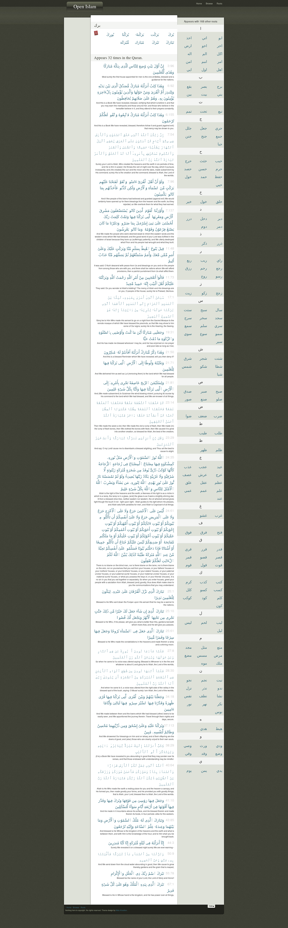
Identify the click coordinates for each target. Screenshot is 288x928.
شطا (218, 366)
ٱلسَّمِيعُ (167, 315)
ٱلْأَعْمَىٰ (143, 510)
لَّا (105, 469)
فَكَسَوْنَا (120, 408)
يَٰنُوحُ (154, 248)
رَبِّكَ (107, 216)
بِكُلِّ (129, 388)
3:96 (171, 65)
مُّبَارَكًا (118, 437)
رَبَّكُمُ (154, 134)
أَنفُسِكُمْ (122, 516)
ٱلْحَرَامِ (153, 303)
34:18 (170, 696)
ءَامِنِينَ (169, 709)
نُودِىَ (138, 650)
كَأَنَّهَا (170, 469)
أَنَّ (156, 181)
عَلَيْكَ (110, 248)
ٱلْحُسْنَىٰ (168, 222)
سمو (218, 333)
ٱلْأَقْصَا (118, 303)
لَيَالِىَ (116, 702)
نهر (204, 703)
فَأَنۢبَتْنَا (104, 853)
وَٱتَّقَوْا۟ (123, 181)
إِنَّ (162, 65)
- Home (68, 907)
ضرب (218, 415)
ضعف (202, 415)
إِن (145, 610)
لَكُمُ (109, 554)
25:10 (170, 610)
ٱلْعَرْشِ (121, 140)
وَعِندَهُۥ (159, 826)
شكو (203, 366)
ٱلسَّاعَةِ (141, 826)
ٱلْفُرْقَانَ (134, 591)
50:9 (171, 853)
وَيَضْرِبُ (109, 482)
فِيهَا (133, 216)
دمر (219, 226)
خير (189, 201)
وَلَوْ (161, 181)
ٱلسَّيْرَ (142, 702)
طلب (218, 432)
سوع (203, 333)
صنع (204, 398)
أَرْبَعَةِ (148, 806)
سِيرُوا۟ (132, 702)
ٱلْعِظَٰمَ (107, 408)
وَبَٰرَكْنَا (159, 725)
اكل (219, 53)
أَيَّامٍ (156, 140)
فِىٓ (155, 806)
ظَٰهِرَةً (169, 702)
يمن (204, 770)
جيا (220, 143)
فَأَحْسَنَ (128, 771)
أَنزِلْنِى (144, 437)
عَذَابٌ (102, 254)
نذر (204, 687)
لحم (204, 622)
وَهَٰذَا (160, 85)
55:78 (170, 873)
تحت (203, 111)
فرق (203, 532)
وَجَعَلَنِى (158, 332)
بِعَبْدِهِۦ (129, 297)
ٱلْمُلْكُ (135, 884)
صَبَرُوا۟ (125, 222)
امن (189, 61)
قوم (189, 564)
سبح (203, 309)
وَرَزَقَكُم (104, 771)
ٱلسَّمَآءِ (153, 187)
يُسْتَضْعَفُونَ (118, 210)
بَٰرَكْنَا (125, 34)
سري (218, 325)
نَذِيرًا (158, 597)
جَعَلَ (131, 610)
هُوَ (108, 309)
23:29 (170, 437)
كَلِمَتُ (114, 216)
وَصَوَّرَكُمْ (141, 771)
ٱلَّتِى (148, 216)
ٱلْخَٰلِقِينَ (156, 421)
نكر (219, 703)
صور (188, 398)
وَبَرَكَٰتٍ (121, 248)
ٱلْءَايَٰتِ (168, 560)
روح (204, 275)
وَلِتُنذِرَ (169, 91)
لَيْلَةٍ (142, 842)
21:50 (170, 351)
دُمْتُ (152, 338)
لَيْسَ (140, 541)
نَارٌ (99, 476)
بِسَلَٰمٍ (136, 248)
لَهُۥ (118, 352)
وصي (188, 745)
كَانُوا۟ (170, 194)
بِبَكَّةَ (117, 65)
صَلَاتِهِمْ (137, 98)
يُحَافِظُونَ (124, 98)
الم (204, 53)
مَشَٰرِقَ (104, 210)
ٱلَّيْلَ (101, 140)
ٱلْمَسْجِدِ (167, 303)
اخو (204, 45)
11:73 (170, 277)
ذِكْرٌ (153, 352)
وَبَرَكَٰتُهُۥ (103, 277)
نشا (219, 695)
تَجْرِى (124, 382)
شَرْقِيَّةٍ (169, 476)
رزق (188, 267)
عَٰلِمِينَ (112, 388)
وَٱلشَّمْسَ (128, 146)
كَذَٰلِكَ (132, 554)
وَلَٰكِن (131, 187)
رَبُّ (150, 159)
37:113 (169, 725)
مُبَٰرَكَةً (150, 554)
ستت (188, 309)
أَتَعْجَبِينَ (150, 277)
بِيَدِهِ (143, 884)
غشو (203, 515)
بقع (189, 86)
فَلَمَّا (159, 650)
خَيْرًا (119, 610)
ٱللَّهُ (144, 134)
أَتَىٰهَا (149, 670)
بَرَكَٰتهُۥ (139, 34)
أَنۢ (131, 650)
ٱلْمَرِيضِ (155, 516)
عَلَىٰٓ (132, 516)
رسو (219, 275)
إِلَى (143, 303)
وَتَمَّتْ (124, 216)
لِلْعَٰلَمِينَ (168, 369)
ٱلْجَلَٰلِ (130, 873)
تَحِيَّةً (101, 548)
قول (204, 564)
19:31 (170, 332)
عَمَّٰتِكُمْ (169, 535)
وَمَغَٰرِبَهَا (158, 216)
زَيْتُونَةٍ (111, 469)
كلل (189, 589)
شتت (218, 358)
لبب (219, 622)
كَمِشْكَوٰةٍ (167, 463)
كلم (219, 597)
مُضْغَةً (169, 408)
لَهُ (122, 153)
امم (204, 61)
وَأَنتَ (107, 437)
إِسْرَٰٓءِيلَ (142, 222)
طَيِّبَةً (140, 554)
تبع (220, 111)
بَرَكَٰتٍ (170, 187)
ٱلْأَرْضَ (124, 765)
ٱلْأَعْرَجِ (110, 510)
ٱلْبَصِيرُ (153, 315)
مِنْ (141, 277)
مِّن (112, 610)
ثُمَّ (149, 140)
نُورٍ (158, 482)
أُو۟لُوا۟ (153, 751)
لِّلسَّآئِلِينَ (121, 806)
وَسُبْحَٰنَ (149, 656)
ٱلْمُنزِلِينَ (165, 443)
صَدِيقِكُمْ (151, 541)
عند (219, 498)
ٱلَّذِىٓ (150, 297)
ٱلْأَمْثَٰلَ (169, 488)
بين (189, 94)
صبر (204, 391)
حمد (203, 176)
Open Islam (85, 6)
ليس (188, 622)
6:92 (171, 85)
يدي (219, 770)
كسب (218, 589)
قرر (204, 548)
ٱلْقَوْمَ (149, 210)
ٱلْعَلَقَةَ (102, 402)
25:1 (171, 591)
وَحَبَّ (156, 859)
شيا (219, 374)
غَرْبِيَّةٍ (154, 476)
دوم (204, 226)
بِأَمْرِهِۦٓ (139, 153)
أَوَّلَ (156, 65)
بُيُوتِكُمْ (169, 523)
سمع (188, 325)
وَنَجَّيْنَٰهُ (159, 362)
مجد (188, 647)
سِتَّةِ (165, 140)
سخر (203, 317)
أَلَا (128, 153)
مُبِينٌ (147, 731)
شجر (203, 358)
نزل (189, 687)
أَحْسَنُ (169, 421)
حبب (218, 160)
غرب (218, 515)
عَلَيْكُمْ (169, 283)
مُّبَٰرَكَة (124, 42)
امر (219, 61)
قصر (218, 556)
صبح (219, 391)
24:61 (170, 510)
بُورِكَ (110, 34)
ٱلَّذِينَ (140, 210)
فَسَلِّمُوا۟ (131, 548)
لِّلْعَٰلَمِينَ (158, 72)
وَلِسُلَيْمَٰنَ (157, 382)
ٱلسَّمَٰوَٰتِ (115, 134)
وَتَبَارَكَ (159, 820)
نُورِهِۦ (111, 457)
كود (204, 597)
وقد (204, 753)
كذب (203, 581)
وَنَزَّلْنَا (157, 853)
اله (190, 53)
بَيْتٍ (150, 65)
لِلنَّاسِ (133, 65)
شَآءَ (139, 610)
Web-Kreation (121, 910)
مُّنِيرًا (151, 637)
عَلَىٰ (146, 98)
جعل (203, 127)
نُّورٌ (171, 482)
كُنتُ (128, 332)
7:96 (171, 181)
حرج (188, 160)
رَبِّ (131, 656)
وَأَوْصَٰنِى (118, 332)
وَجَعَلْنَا (159, 696)
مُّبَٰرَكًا (117, 853)
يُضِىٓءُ (129, 476)
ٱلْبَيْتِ (153, 283)
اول (204, 69)
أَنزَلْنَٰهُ (144, 85)
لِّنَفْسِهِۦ (157, 731)
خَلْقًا (140, 414)
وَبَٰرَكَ (118, 800)
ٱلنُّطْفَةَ (140, 402)
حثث (203, 160)
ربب (203, 260)
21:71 (170, 362)
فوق (188, 532)
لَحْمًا (169, 414)
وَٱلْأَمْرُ (100, 153)
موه (204, 663)
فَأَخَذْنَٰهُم (111, 187)
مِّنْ (171, 554)
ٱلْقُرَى (132, 696)
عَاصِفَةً (134, 382)
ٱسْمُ (152, 873)
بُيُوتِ (156, 523)
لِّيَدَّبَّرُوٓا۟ (116, 745)
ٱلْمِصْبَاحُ (135, 463)
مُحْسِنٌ (102, 725)
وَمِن (123, 725)
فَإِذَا (158, 548)
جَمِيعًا (100, 541)
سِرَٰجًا (170, 637)
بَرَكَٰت (155, 34)
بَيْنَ (107, 85)
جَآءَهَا (149, 650)
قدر (219, 548)
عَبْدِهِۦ (116, 591)
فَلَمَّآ (159, 670)
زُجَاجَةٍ (117, 463)
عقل (203, 482)
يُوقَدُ (145, 469)
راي (219, 260)
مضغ (188, 655)
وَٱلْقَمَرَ (114, 146)
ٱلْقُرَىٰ (155, 91)
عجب (203, 466)
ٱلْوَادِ (114, 670)
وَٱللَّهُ (148, 488)
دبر (220, 218)
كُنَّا (122, 842)
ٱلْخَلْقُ (113, 153)
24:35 (170, 457)
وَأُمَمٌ (148, 254)
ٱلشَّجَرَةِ (126, 676)
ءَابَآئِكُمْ (146, 523)
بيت (204, 94)
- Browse (75, 907)
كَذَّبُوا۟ (122, 187)
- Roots (82, 907)
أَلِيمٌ (171, 260)
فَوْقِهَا (126, 800)
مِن (139, 469)
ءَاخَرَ (131, 414)
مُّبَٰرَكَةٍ (120, 469)
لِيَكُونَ (106, 591)
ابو (220, 37)
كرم (189, 581)
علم (219, 490)
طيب (203, 432)
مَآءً (127, 853)
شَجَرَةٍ (131, 469)
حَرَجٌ (132, 510)
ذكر (204, 243)
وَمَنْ (146, 91)
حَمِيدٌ (138, 283)
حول (188, 176)
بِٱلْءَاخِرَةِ (104, 91)
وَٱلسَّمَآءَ (166, 771)
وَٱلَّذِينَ (128, 91)
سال (219, 309)
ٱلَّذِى (114, 85)
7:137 (170, 210)
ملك (219, 663)
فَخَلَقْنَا (116, 402)
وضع (218, 753)
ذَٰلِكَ (106, 610)
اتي (204, 37)
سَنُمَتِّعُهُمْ (136, 254)
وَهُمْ (154, 98)
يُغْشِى (110, 140)
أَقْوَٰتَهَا (163, 806)
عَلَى (131, 140)
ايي (189, 69)
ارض (188, 45)
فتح (219, 532)
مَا (107, 222)
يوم (189, 770)
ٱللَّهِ (129, 277)
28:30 (170, 670)
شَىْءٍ (121, 388)
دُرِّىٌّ (153, 469)
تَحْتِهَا (155, 617)
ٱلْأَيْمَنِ (101, 670)
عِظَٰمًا (132, 408)
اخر (219, 45)
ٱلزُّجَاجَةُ (105, 463)
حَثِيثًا (141, 146)
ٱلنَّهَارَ (167, 146)
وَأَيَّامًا (108, 702)
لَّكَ (129, 617)
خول (203, 201)
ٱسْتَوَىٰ (140, 140)
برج (219, 86)
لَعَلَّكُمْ (103, 114)
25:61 (170, 630)
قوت (218, 564)
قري (188, 548)
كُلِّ (112, 884)
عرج (219, 474)
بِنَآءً (153, 771)
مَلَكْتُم (104, 535)
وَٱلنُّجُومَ (166, 153)
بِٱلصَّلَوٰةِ (105, 332)
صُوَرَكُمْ (117, 771)
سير (219, 341)
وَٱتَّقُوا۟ (113, 114)
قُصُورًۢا (121, 617)
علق (188, 482)
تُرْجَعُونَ (120, 826)
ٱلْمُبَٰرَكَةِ (147, 676)
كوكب (187, 597)
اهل (219, 69)
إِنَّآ (162, 842)
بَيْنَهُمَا (170, 826)
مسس (202, 655)
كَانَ (102, 222)
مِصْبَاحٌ (148, 463)
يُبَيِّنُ (124, 554)
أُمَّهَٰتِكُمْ (122, 523)
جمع (219, 135)
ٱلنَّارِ (103, 650)
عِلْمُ (151, 826)
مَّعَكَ (156, 254)
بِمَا (102, 187)
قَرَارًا (112, 765)
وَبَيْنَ (141, 696)
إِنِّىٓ (99, 676)
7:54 (171, 134)
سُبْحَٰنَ (159, 297)
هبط (219, 728)
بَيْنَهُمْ (150, 696)
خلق (219, 201)
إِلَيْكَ (138, 745)
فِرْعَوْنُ (160, 229)
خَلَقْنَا (153, 402)
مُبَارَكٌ (134, 85)
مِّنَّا (129, 248)
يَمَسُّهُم (119, 254)
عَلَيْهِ (151, 725)
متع (219, 647)
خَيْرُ (98, 437)
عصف (187, 474)
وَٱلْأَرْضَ (101, 134)
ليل (219, 630)
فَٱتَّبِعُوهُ (123, 114)
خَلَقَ (126, 134)
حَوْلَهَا (138, 91)
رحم (203, 267)
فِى (172, 140)
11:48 (170, 248)
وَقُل (161, 437)
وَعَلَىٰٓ (102, 248)
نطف (203, 695)
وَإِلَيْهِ (130, 826)
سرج (188, 317)
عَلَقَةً (128, 402)
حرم (219, 168)
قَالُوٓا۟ (160, 277)
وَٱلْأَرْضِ (141, 187)
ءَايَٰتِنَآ (126, 309)
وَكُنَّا (136, 388)
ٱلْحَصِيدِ (145, 859)
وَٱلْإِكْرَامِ (117, 873)
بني (219, 94)
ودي (219, 745)
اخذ (189, 37)
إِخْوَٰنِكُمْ (168, 529)
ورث (203, 745)
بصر (204, 86)
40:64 (170, 764)
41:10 (170, 800)
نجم (204, 679)
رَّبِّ (154, 437)
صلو (219, 398)
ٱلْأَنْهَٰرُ (147, 617)
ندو (220, 687)
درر (189, 218)
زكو (204, 292)
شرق (188, 358)
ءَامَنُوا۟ (132, 181)
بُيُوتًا (141, 548)
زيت (188, 292)
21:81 (170, 382)
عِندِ (165, 554)
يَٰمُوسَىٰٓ (108, 676)
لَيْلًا (117, 297)
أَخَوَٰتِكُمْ (144, 529)
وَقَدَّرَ (102, 800)
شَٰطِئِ (124, 670)
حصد (188, 168)
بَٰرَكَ (171, 34)
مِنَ (136, 676)
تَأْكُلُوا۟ (106, 516)
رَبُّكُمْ (131, 777)
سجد (218, 317)
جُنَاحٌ (122, 541)
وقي (188, 753)
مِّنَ (162, 187)
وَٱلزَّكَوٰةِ (167, 338)
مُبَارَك (139, 42)
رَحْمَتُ (121, 277)
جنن (188, 135)
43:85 (170, 819)
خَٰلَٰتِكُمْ (121, 535)
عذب (188, 466)
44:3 (171, 842)
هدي (203, 728)
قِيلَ (161, 248)
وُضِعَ (142, 65)
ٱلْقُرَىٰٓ (142, 181)
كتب (219, 581)
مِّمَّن (164, 254)
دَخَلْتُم (149, 548)
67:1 (171, 883)
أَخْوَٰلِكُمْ (145, 535)
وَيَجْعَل (137, 617)
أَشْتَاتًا (166, 548)
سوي (188, 333)
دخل (203, 218)
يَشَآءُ (119, 482)
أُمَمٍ (171, 254)
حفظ (218, 176)
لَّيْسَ (160, 510)
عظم (218, 482)
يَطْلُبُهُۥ (154, 146)
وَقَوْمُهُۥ (149, 229)
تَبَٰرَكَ (155, 42)
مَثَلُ (119, 457)
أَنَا (171, 683)
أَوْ (162, 523)
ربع (189, 260)
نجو (189, 679)
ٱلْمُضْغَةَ (143, 408)
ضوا (189, 415)
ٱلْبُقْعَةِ (162, 676)
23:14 (170, 402)
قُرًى (101, 696)
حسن (202, 168)
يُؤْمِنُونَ (117, 91)
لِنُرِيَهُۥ (146, 309)
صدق (188, 391)
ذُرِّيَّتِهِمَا (114, 725)
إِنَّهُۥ (145, 283)
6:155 (170, 114)
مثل (204, 647)
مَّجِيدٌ (130, 283)
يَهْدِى (151, 482)
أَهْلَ (151, 181)
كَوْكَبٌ (162, 469)
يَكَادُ (146, 476)
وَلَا (161, 476)
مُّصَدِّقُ (124, 85)
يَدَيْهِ (101, 85)
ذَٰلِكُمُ (150, 777)
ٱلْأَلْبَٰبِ (141, 751)
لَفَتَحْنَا (113, 181)
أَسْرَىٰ (140, 297)
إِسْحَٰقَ (133, 725)
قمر (189, 556)
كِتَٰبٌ (153, 85)
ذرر (219, 243)
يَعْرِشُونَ (123, 229)
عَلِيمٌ (124, 488)
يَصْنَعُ (170, 229)
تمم (189, 111)
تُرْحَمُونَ (168, 120)
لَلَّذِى (124, 65)
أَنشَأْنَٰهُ (152, 414)
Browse (209, 3)
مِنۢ (100, 516)
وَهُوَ (126, 884)
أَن (113, 516)
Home (199, 3)
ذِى (138, 873)
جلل (188, 127)
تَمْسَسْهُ (108, 476)
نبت (219, 679)
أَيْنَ (139, 332)
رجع (219, 267)
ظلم (219, 449)
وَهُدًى (169, 72)
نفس (188, 695)
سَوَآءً (133, 806)
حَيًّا (145, 338)
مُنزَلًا (131, 437)
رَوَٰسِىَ (142, 800)
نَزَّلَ (144, 591)
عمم (203, 490)
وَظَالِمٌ (169, 731)
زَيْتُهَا (138, 476)
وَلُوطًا (149, 362)
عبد (219, 466)
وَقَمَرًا (160, 637)
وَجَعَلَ (105, 630)
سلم (203, 325)
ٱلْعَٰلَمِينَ (139, 159)
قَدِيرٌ (170, 890)
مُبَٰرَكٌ (128, 745)
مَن (126, 482)
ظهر (203, 449)
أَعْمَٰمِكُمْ (120, 529)
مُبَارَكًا (108, 65)
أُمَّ (162, 91)
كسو (203, 589)
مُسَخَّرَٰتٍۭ (152, 153)
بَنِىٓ (151, 222)
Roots (219, 3)
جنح (204, 135)
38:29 (170, 745)
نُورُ (154, 457)
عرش (202, 474)
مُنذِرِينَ (113, 842)
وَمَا (140, 229)
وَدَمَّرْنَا (115, 222)
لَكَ (125, 610)
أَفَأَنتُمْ (126, 352)
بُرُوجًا (115, 630)
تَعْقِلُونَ (146, 560)
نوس (218, 711)
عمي (188, 490)
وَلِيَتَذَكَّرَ (166, 751)
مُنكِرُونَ (110, 352)
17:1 (171, 296)
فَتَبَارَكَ (119, 414)
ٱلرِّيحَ (145, 382)
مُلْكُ (135, 820)
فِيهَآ (171, 806)
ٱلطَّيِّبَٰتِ (162, 777)
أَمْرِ (135, 277)
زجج (219, 292)
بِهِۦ (160, 98)
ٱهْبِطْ (145, 248)
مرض (218, 655)
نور (189, 703)
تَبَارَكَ (170, 42)
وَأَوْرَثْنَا (159, 210)
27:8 (171, 650)
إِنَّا (126, 842)
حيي (219, 184)
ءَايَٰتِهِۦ (102, 745)
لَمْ (116, 476)
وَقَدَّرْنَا (159, 702)
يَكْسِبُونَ (160, 194)
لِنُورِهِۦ (134, 482)
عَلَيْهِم (103, 181)
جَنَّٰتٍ (98, 610)
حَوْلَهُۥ (157, 309)
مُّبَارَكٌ (145, 352)
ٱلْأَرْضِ (169, 216)
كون (219, 605)
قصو (203, 556)
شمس (187, 366)
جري (218, 127)
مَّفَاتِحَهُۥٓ (168, 541)
